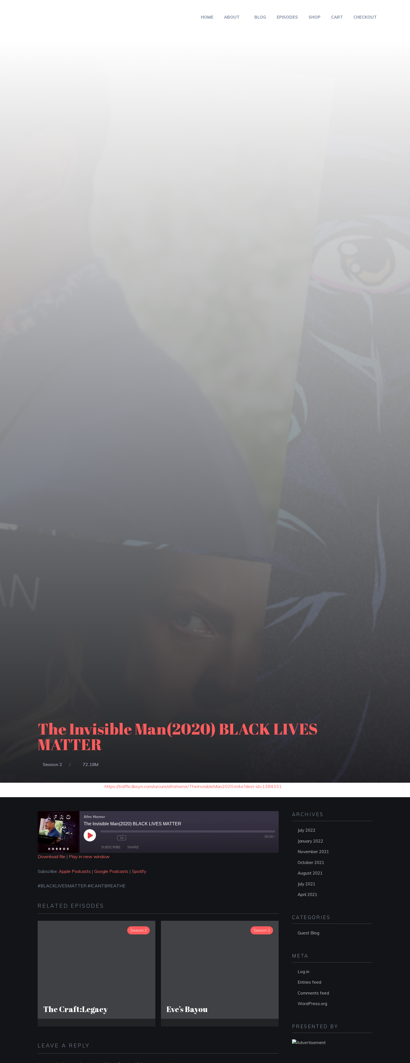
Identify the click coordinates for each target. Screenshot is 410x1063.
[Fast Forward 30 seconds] (131, 838)
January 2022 (310, 841)
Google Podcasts (111, 871)
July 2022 (306, 830)
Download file (51, 856)
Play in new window (89, 856)
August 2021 (310, 873)
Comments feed (313, 993)
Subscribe (110, 847)
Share (133, 847)
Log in (303, 971)
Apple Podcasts (75, 871)
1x (122, 838)
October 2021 (311, 862)
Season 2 (52, 764)
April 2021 (307, 894)
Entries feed (309, 982)
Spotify (139, 871)
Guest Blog (308, 933)
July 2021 (306, 884)
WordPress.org (312, 1003)
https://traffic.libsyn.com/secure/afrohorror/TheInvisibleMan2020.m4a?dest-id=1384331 (193, 786)
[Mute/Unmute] (103, 837)
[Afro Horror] (45, 17)
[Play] (90, 835)
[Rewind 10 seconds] (111, 838)
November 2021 (313, 851)
